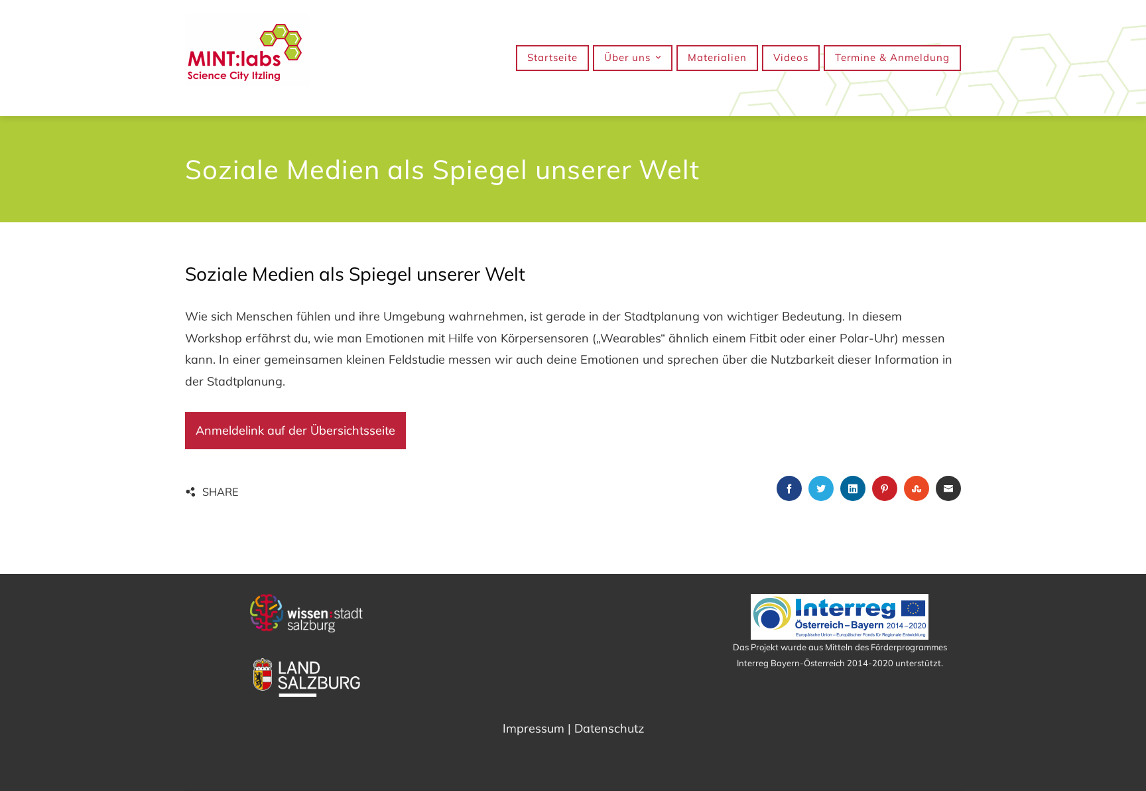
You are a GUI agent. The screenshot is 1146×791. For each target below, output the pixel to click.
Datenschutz (609, 728)
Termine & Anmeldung (892, 57)
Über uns (627, 57)
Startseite (552, 57)
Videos (790, 57)
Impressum (533, 728)
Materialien (717, 57)
